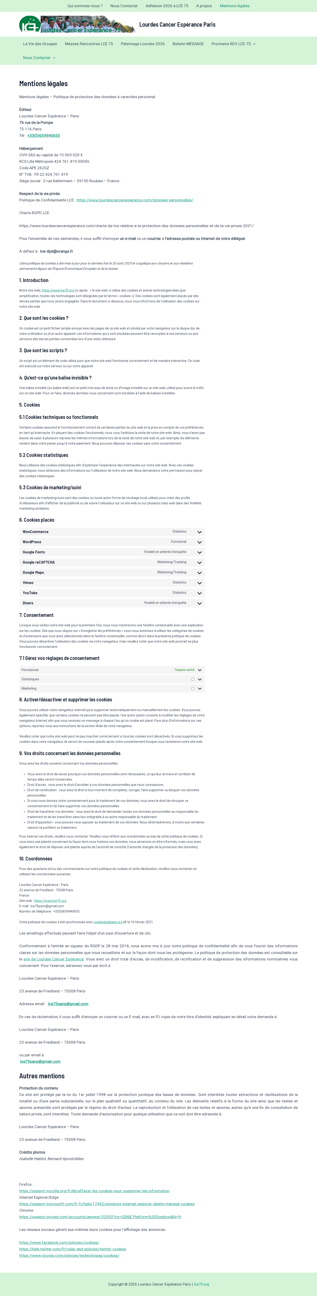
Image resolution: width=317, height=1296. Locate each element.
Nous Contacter (124, 5)
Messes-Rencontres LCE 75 (89, 43)
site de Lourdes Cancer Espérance (53, 959)
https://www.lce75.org (58, 290)
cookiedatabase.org (108, 922)
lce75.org (201, 1284)
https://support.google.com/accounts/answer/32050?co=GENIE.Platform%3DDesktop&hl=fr (100, 1216)
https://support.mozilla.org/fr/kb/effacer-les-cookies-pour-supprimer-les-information (94, 1191)
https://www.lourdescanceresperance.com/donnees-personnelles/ (135, 200)
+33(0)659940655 (43, 135)
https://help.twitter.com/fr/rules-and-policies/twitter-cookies (72, 1249)
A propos (204, 5)
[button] (253, 44)
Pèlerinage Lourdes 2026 (143, 43)
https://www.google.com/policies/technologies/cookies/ (69, 1255)
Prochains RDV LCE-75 (231, 43)
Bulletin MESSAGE (188, 43)
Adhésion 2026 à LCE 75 (167, 5)
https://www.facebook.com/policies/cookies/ (59, 1242)
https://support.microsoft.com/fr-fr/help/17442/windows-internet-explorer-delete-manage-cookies (107, 1204)
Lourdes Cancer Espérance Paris (177, 24)
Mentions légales (235, 5)
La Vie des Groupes (40, 43)
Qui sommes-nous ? (85, 5)
